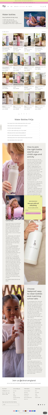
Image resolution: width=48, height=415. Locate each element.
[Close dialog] (41, 196)
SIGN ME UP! (33, 213)
